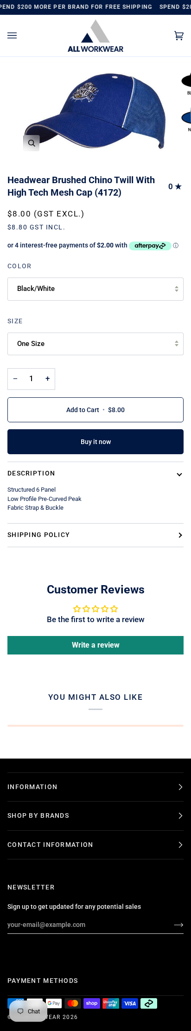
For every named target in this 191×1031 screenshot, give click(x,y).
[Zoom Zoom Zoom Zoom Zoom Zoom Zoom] (95, 112)
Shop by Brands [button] (38, 815)
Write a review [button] (96, 645)
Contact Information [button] (50, 844)
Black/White (36, 288)
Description (31, 473)
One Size (31, 344)
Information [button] (32, 786)
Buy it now (96, 441)
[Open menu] (21, 36)
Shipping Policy (38, 534)
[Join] (171, 924)
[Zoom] (32, 143)
